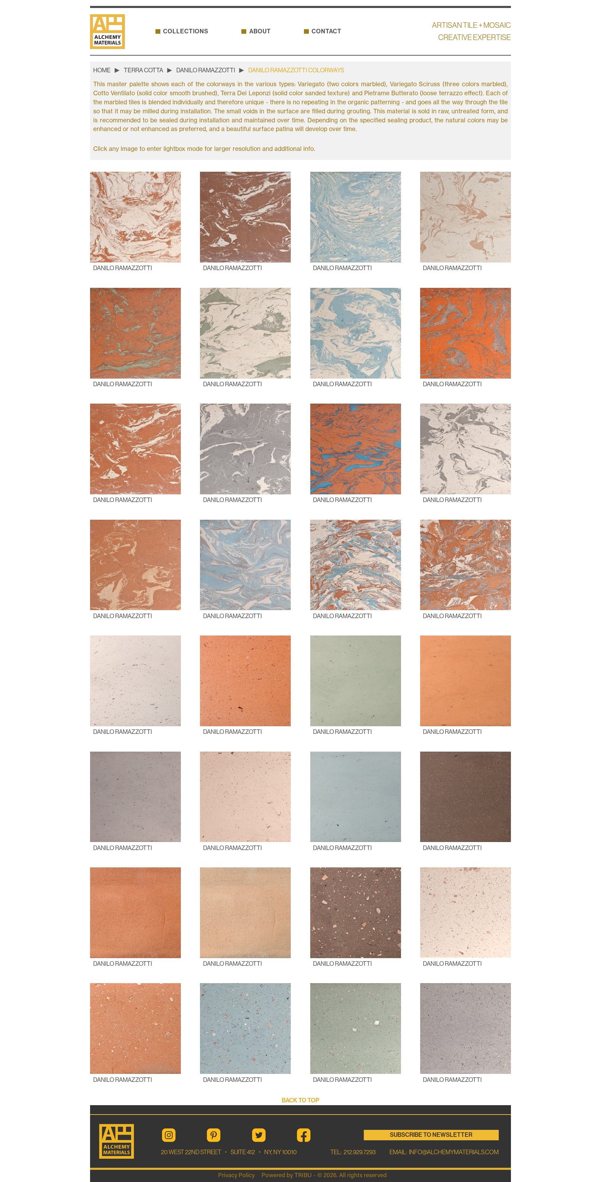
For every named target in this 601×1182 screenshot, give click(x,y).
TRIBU (303, 1176)
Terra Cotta (143, 70)
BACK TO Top (300, 1100)
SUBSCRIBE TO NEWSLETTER (431, 1135)
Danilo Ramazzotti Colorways (296, 70)
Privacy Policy (236, 1176)
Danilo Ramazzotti (205, 70)
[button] (185, 31)
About (260, 31)
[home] (110, 31)
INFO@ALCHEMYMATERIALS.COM (454, 1152)
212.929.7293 (359, 1152)
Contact (327, 31)
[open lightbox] (135, 217)
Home (102, 70)
